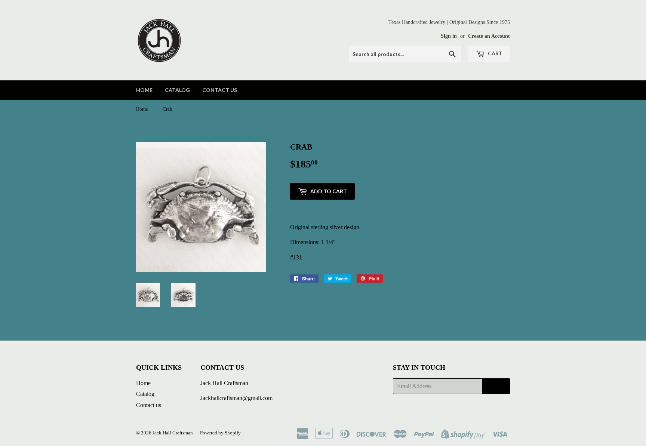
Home (144, 90)
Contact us (219, 90)
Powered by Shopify (220, 433)
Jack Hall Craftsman (173, 433)
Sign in (449, 36)
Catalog (177, 90)
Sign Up (496, 386)
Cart (494, 53)
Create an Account (489, 36)
